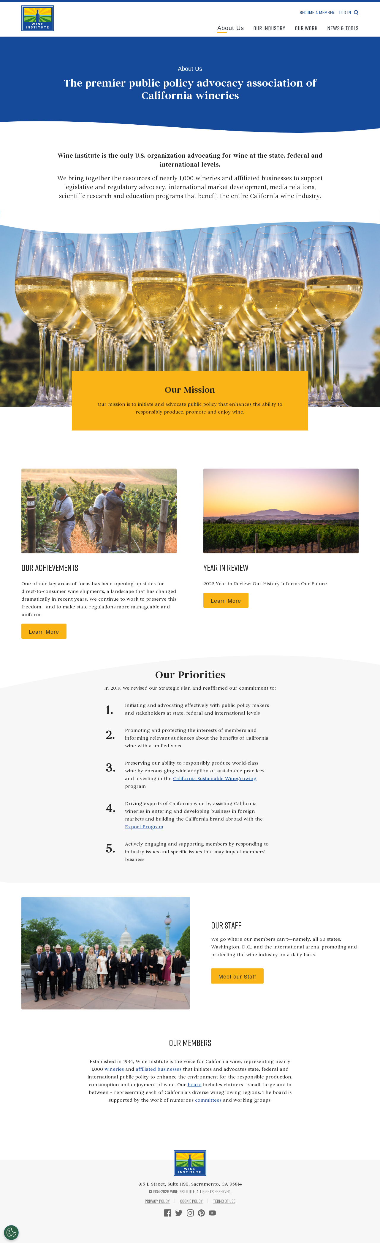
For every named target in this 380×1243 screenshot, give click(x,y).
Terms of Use (224, 1201)
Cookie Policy (191, 1201)
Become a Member (317, 12)
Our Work (306, 28)
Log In (345, 12)
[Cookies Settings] (11, 1232)
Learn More (44, 631)
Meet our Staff (237, 976)
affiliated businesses (158, 1069)
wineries (114, 1069)
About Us (230, 28)
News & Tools (343, 28)
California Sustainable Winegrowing (214, 779)
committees (208, 1100)
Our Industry (270, 28)
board (195, 1085)
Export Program (144, 827)
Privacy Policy (157, 1201)
